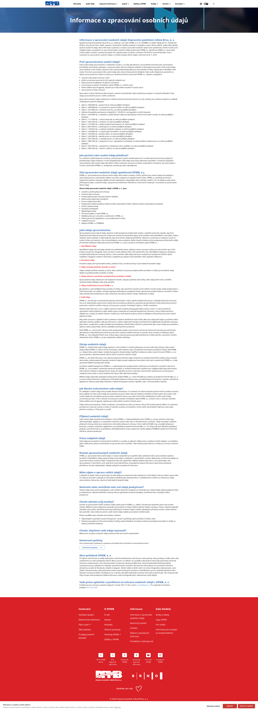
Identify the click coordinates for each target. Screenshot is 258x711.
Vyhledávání (214, 4)
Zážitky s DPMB (140, 4)
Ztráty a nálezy (162, 614)
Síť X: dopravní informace (113, 662)
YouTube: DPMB (148, 661)
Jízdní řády (90, 4)
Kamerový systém (138, 623)
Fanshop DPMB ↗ (112, 634)
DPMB (109, 676)
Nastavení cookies (213, 706)
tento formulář (91, 587)
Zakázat (230, 706)
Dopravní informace (107, 4)
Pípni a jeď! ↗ (85, 624)
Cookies (133, 628)
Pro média (160, 624)
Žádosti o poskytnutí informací (139, 635)
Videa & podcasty (112, 629)
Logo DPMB (161, 619)
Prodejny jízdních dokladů (86, 636)
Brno (147, 675)
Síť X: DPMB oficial (100, 661)
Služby (153, 4)
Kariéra (166, 4)
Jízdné (124, 4)
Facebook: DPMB (124, 661)
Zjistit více (117, 707)
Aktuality (77, 4)
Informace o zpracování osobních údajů (141, 616)
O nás (107, 614)
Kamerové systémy (90, 547)
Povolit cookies (246, 706)
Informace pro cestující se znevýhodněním (206, 4)
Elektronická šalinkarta (89, 619)
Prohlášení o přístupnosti (141, 641)
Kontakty (179, 4)
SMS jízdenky (85, 629)
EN (201, 4)
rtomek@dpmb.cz (143, 585)
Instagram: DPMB (160, 661)
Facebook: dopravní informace (136, 662)
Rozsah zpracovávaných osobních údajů (103, 452)
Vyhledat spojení (86, 614)
